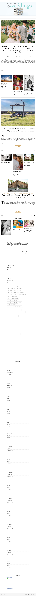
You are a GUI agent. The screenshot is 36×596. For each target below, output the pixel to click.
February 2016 (9, 441)
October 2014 (9, 474)
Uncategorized (19, 193)
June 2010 (8, 572)
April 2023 (8, 376)
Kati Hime (4, 70)
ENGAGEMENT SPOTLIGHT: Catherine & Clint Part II (6, 85)
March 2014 (9, 489)
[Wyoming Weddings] (18, 582)
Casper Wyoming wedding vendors (14, 298)
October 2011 (9, 552)
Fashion (8, 269)
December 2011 (10, 548)
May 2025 (8, 370)
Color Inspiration (10, 263)
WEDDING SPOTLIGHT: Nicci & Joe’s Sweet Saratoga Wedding (29, 230)
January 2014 (9, 493)
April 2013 (8, 513)
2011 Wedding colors (12, 288)
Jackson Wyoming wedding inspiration (15, 308)
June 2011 (8, 561)
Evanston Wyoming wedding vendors (15, 306)
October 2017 (9, 420)
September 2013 (10, 502)
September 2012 (10, 528)
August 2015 (9, 452)
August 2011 (9, 556)
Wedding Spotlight (10, 280)
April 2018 (8, 413)
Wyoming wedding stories (12, 353)
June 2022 (8, 381)
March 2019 (9, 402)
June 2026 (8, 363)
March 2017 (9, 428)
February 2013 (9, 517)
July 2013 (8, 506)
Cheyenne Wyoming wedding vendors (14, 302)
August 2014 (9, 478)
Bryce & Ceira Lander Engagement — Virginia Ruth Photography (17, 173)
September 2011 (10, 554)
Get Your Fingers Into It (6, 235)
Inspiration (9, 271)
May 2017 (8, 426)
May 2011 (8, 563)
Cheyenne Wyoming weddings (13, 300)
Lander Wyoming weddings (13, 314)
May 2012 (8, 537)
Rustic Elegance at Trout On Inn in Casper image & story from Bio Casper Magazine (18, 130)
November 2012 (10, 524)
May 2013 (8, 511)
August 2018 (9, 409)
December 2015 (10, 444)
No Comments (18, 54)
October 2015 (9, 448)
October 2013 (9, 500)
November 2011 (10, 550)
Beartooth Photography (12, 294)
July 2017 (8, 424)
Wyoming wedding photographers (14, 349)
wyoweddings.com (22, 355)
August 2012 (9, 530)
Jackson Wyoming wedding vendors (14, 310)
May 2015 (8, 459)
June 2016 (8, 437)
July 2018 (8, 411)
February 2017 (9, 431)
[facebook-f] (1, 594)
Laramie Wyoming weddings (13, 316)
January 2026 (9, 365)
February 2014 (9, 491)
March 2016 (9, 439)
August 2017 (9, 422)
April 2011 (8, 565)
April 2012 (8, 539)
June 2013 (8, 509)
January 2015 (9, 467)
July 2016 (8, 435)
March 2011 (9, 567)
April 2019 (8, 400)
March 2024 (9, 374)
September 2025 (10, 368)
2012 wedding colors (21, 288)
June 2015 (8, 457)
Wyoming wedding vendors (13, 355)
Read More (18, 67)
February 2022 (9, 385)
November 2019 (10, 394)
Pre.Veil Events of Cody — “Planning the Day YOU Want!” (17, 93)
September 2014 (10, 476)
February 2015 (9, 465)
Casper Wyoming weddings (13, 296)
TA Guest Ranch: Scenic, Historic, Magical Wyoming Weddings (18, 196)
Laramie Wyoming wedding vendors (14, 318)
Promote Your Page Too (10, 588)
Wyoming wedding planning (13, 351)
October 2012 (9, 526)
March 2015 (9, 463)
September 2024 (10, 372)
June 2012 (8, 535)
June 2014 (8, 483)
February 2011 (9, 569)
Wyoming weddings (23, 351)
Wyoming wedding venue (28, 193)
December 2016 (10, 433)
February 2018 (9, 415)
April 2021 (8, 387)
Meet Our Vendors (6, 193)
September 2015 (10, 450)
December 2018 (10, 407)
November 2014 (10, 472)
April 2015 (8, 461)
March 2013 (9, 515)
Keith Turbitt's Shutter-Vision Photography (16, 312)
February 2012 (9, 543)
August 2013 (9, 504)
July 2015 (8, 454)
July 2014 (8, 480)
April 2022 (8, 383)
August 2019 (9, 398)
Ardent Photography (12, 292)
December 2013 (10, 496)
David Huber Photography (13, 304)
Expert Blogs (9, 267)
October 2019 (9, 396)
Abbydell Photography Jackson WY (14, 290)
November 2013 (10, 498)
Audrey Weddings (20, 292)
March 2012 (9, 541)
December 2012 (10, 522)
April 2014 (8, 487)
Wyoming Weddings (9, 577)
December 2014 (10, 470)
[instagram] (4, 594)
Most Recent (13, 193)
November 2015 (10, 446)
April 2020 (8, 389)
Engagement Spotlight (10, 265)
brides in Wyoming (22, 294)
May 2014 (8, 485)
